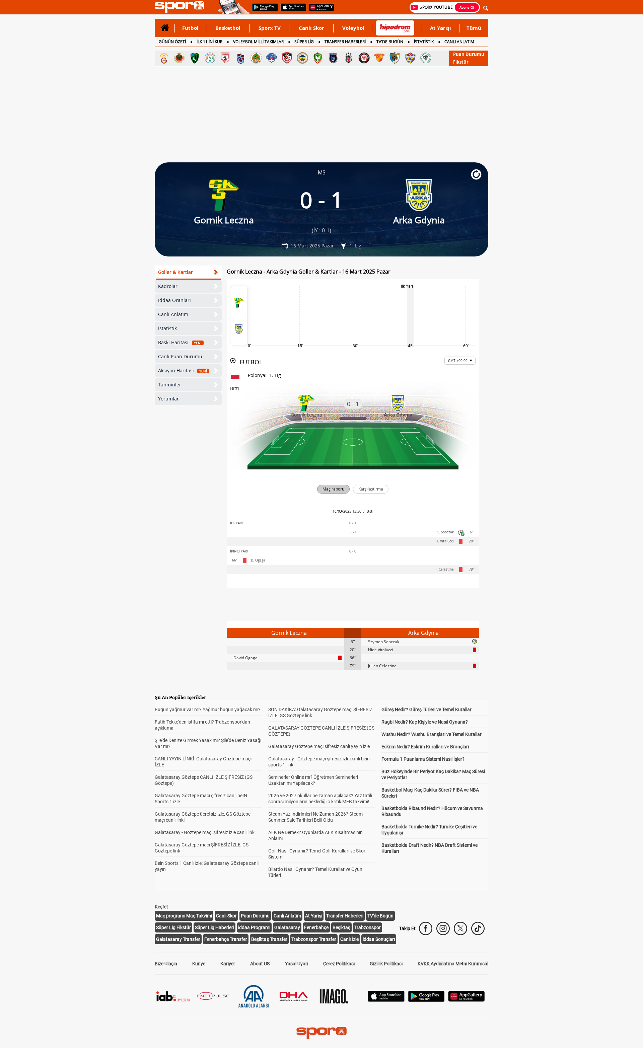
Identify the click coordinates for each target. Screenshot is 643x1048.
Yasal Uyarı (296, 963)
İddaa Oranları (174, 300)
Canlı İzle (349, 939)
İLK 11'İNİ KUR (209, 42)
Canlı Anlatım (173, 314)
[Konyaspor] (425, 58)
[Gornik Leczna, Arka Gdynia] (238, 316)
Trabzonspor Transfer (313, 939)
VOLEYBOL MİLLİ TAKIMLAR (258, 42)
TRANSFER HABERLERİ (345, 42)
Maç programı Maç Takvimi (184, 915)
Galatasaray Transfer (178, 939)
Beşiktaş (341, 927)
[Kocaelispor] (194, 58)
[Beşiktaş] (348, 58)
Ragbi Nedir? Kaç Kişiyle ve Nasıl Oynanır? (424, 722)
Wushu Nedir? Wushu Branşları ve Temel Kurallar (431, 734)
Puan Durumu (468, 54)
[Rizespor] (210, 58)
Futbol (190, 27)
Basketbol (227, 27)
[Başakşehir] (333, 58)
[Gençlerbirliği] (179, 58)
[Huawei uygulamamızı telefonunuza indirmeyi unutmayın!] (319, 10)
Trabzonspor (367, 927)
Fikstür (461, 62)
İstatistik (167, 328)
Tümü (474, 27)
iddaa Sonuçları (379, 939)
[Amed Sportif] (318, 58)
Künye (198, 963)
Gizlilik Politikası (386, 963)
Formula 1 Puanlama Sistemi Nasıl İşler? (423, 759)
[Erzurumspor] (395, 58)
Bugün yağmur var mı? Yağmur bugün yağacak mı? (208, 709)
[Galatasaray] (163, 58)
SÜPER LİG (304, 42)
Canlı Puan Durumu (180, 356)
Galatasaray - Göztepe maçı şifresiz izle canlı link (205, 832)
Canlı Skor (311, 27)
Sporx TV (270, 27)
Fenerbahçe (316, 927)
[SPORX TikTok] (478, 928)
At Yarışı (440, 27)
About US (260, 963)
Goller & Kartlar (175, 272)
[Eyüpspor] (410, 58)
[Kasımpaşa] (271, 58)
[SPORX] (321, 1033)
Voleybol (353, 27)
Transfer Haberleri (344, 915)
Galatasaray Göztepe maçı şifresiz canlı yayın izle (319, 746)
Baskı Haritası (180, 342)
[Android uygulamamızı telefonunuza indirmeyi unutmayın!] (262, 10)
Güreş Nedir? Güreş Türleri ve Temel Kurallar (426, 709)
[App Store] (386, 1000)
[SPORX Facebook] (425, 928)
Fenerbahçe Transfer (225, 939)
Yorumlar (168, 398)
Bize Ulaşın (166, 963)
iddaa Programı (254, 927)
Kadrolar (167, 286)
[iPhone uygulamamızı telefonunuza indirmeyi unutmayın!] (291, 10)
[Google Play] (426, 1000)
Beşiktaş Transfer (269, 939)
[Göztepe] (379, 58)
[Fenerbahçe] (302, 58)
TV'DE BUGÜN (389, 42)
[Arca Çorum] (364, 58)
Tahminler (169, 384)
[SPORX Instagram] (443, 928)
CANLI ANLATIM (459, 42)
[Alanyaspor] (256, 58)
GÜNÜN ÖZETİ (172, 42)
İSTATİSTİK (424, 42)
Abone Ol (466, 7)
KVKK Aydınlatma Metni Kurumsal (453, 963)
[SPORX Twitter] (460, 928)
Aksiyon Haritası (182, 370)
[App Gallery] (466, 1000)
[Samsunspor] (225, 58)
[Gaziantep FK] (287, 58)
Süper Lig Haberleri (214, 927)
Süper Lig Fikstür (173, 927)
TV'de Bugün (380, 915)
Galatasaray (287, 927)
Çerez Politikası (339, 963)
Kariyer (227, 963)
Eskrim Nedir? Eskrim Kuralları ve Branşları (425, 746)
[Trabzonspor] (240, 58)
